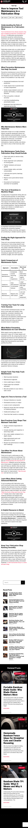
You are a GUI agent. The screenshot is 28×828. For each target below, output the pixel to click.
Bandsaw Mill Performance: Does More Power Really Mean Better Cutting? (16, 641)
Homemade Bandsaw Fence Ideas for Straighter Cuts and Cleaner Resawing (16, 601)
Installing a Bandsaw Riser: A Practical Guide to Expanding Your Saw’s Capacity (16, 648)
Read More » (11, 597)
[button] (5, 17)
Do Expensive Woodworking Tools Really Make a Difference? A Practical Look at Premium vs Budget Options (16, 656)
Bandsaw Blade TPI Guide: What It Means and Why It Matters (16, 608)
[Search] (23, 582)
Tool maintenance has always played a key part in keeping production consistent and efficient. (13, 33)
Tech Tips (14, 5)
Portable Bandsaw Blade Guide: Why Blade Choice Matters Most (15, 594)
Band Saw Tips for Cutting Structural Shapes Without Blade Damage (16, 615)
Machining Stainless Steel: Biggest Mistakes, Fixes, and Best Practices (16, 622)
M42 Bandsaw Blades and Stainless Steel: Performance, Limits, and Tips (17, 629)
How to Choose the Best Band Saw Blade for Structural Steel (17, 634)
